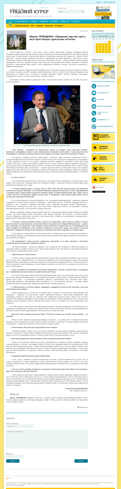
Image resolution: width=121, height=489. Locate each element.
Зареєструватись (109, 2)
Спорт (32, 26)
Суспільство (76, 21)
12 (100, 47)
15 (109, 47)
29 (109, 51)
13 (103, 47)
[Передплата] (103, 78)
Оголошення (18, 16)
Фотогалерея (59, 26)
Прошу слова (48, 16)
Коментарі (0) (10, 418)
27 (103, 51)
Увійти (99, 2)
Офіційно (34, 21)
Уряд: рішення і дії (22, 21)
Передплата (29, 16)
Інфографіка (49, 26)
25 (97, 51)
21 (106, 49)
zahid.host (22, 485)
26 (100, 51)
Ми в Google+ (99, 187)
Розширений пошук (61, 8)
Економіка (54, 21)
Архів (23, 16)
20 (103, 49)
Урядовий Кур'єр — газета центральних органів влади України (29, 9)
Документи (39, 26)
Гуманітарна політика (22, 26)
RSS (9, 478)
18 (97, 49)
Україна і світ (65, 21)
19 (100, 49)
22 (109, 49)
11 (97, 47)
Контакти (35, 16)
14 (106, 47)
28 (106, 51)
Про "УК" (11, 16)
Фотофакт (41, 16)
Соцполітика (44, 21)
